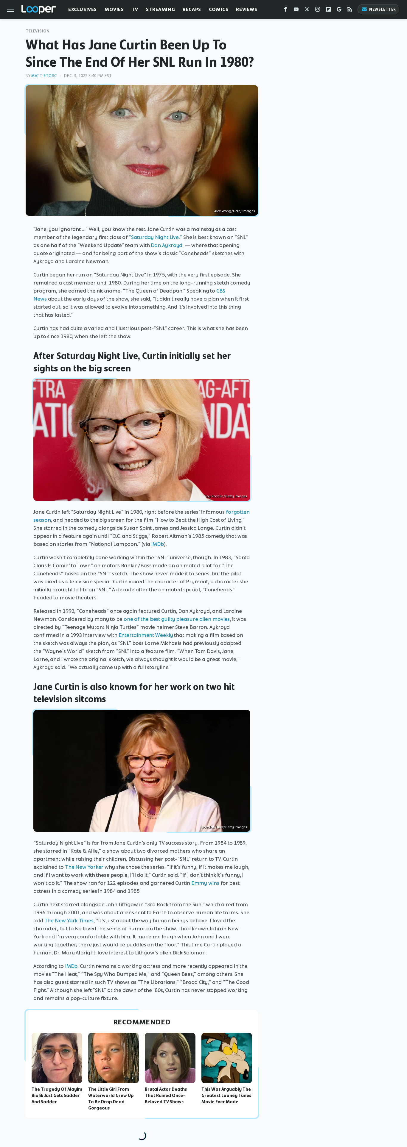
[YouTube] (296, 10)
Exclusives (82, 9)
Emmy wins (205, 883)
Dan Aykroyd (166, 245)
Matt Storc (44, 75)
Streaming (160, 9)
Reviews (246, 9)
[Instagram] (318, 10)
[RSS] (350, 10)
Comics (219, 9)
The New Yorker (84, 867)
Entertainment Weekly (146, 635)
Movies (114, 9)
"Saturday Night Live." (155, 237)
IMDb (157, 544)
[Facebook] (285, 10)
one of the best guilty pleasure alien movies (177, 619)
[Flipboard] (328, 10)
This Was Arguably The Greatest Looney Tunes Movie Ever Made (226, 1095)
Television (38, 31)
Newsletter (382, 9)
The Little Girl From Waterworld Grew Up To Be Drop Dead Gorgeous (111, 1098)
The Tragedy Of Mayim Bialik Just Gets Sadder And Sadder (57, 1095)
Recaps (192, 9)
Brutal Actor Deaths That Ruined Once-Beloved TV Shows (166, 1095)
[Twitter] (307, 10)
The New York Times (69, 920)
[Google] (339, 10)
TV (135, 9)
